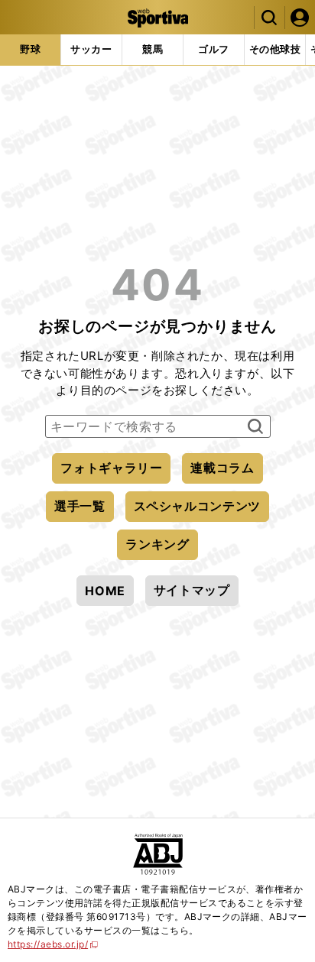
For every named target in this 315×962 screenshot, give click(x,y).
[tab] (30, 49)
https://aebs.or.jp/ (53, 944)
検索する (253, 427)
